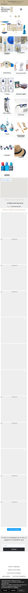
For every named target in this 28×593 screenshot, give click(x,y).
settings (16, 587)
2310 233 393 (4, 4)
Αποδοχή (5, 590)
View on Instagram (15, 529)
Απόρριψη (13, 590)
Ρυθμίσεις (21, 590)
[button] (21, 9)
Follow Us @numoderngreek (14, 210)
